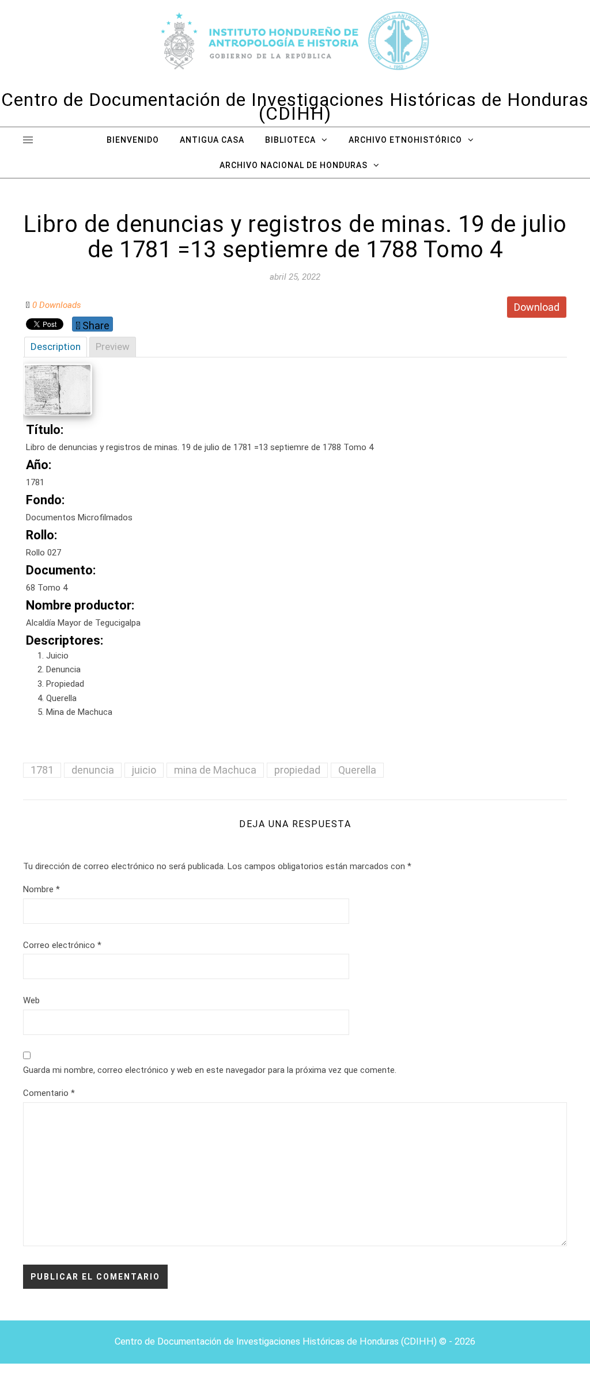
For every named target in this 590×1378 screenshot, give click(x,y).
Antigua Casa (212, 139)
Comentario (49, 1093)
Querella (357, 770)
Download (536, 307)
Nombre (41, 889)
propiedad (297, 770)
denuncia (92, 770)
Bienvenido (133, 139)
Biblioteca (290, 139)
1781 (42, 770)
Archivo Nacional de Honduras (294, 165)
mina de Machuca (215, 770)
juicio (144, 770)
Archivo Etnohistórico (405, 139)
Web (31, 1000)
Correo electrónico (62, 945)
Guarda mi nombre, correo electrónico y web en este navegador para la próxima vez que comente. (209, 1070)
